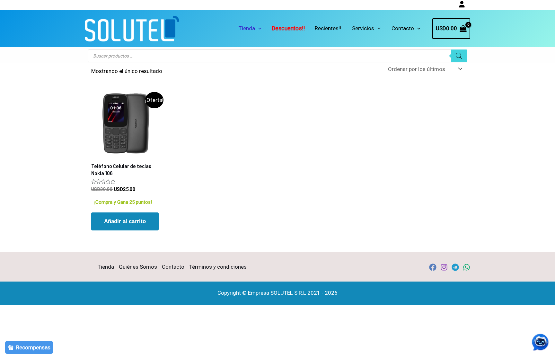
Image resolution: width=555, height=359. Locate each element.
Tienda (247, 28)
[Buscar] (459, 55)
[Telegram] (455, 267)
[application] (258, 28)
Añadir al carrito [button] (125, 221)
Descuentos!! (288, 28)
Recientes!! (328, 28)
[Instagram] (444, 267)
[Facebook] (432, 267)
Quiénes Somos (138, 267)
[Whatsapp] (466, 267)
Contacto (403, 28)
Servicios (363, 28)
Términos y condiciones (218, 267)
